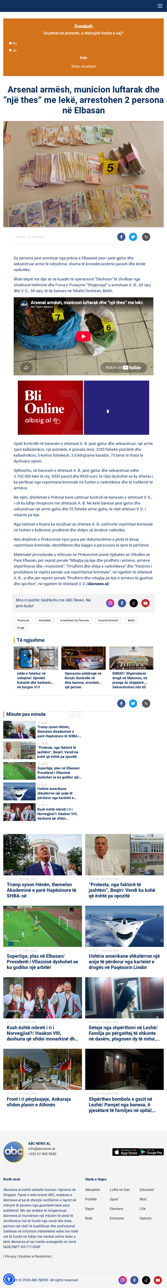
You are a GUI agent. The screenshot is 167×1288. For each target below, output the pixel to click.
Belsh (131, 620)
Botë (88, 1218)
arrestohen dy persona (74, 620)
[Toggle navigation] (160, 6)
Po (15, 43)
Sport (114, 1199)
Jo (15, 50)
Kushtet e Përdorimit (35, 1256)
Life (143, 1208)
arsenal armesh (108, 620)
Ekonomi (116, 1208)
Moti (143, 1199)
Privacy (10, 1256)
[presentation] (73, 715)
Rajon (89, 1208)
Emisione (117, 1218)
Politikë (91, 1199)
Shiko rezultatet (83, 66)
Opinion (146, 1218)
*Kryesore (23, 620)
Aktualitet (45, 620)
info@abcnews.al (41, 1148)
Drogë (20, 628)
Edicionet (147, 1189)
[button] (8, 1279)
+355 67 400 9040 (42, 1154)
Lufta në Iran (120, 1189)
